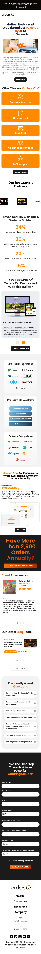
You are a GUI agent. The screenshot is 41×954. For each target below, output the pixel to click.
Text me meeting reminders (22, 861)
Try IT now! (20, 530)
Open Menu (35, 14)
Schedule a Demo (21, 172)
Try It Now (20, 79)
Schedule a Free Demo (20, 348)
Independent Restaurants (20, 419)
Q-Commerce (20, 424)
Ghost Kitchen (20, 413)
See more (20, 388)
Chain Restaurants (20, 408)
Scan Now (21, 7)
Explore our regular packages (20, 566)
